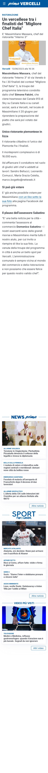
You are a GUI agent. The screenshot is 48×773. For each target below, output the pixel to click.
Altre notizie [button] (38, 505)
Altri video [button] (38, 648)
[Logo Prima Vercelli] (24, 4)
